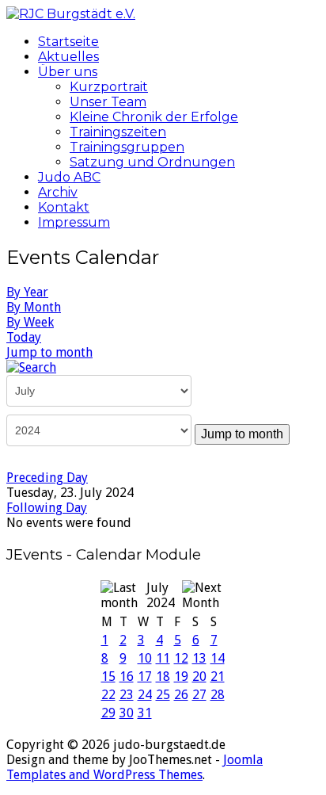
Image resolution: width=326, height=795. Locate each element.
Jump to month (49, 352)
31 (145, 712)
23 (126, 694)
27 (199, 694)
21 (217, 676)
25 (163, 694)
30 (126, 712)
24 (145, 694)
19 (181, 676)
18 (163, 676)
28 (217, 694)
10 (145, 658)
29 (108, 712)
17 (145, 676)
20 (199, 676)
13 (199, 658)
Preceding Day (47, 477)
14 (217, 658)
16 (126, 676)
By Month (33, 307)
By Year (27, 292)
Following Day (46, 507)
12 (181, 658)
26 (181, 694)
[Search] (31, 366)
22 (108, 694)
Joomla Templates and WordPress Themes (134, 767)
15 (108, 676)
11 (163, 658)
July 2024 (160, 595)
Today (23, 337)
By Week (30, 322)
